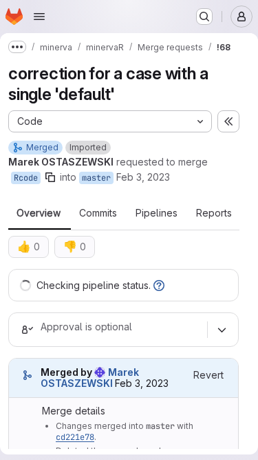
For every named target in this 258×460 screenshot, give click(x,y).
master (96, 177)
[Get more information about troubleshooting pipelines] (158, 285)
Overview (39, 213)
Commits (98, 213)
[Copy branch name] (50, 177)
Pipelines (157, 213)
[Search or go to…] (204, 16)
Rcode (26, 177)
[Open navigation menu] (39, 17)
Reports (214, 213)
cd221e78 (75, 437)
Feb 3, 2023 (143, 177)
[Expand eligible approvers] (221, 329)
